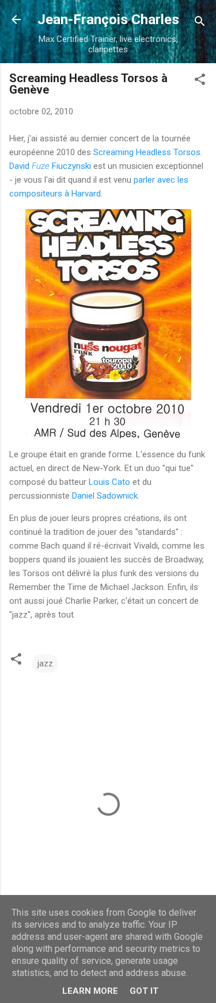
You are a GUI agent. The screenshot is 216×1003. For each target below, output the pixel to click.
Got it (144, 991)
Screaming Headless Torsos (146, 152)
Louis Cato (109, 482)
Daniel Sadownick (105, 496)
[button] (200, 81)
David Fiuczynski (50, 166)
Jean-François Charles (108, 19)
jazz (45, 663)
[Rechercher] (200, 23)
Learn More (90, 991)
